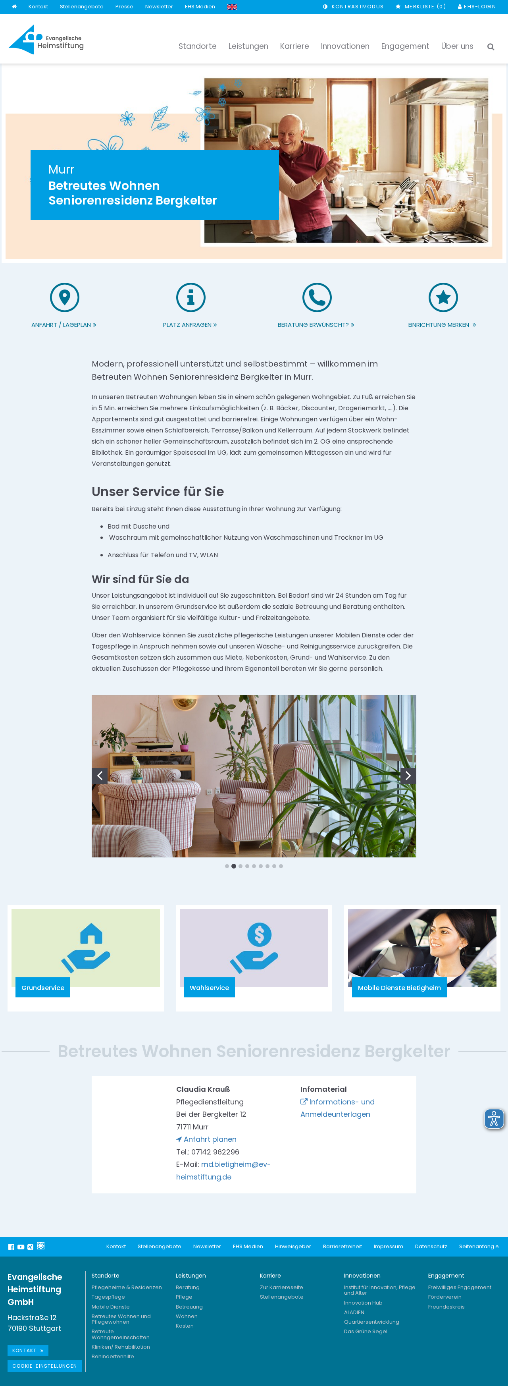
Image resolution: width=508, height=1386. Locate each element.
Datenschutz (431, 1246)
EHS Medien (200, 6)
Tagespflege (108, 1297)
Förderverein (445, 1297)
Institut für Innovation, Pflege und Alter (380, 1290)
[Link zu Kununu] (41, 1246)
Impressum (388, 1246)
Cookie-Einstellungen (44, 1366)
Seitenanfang (477, 1246)
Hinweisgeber (293, 1246)
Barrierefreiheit (342, 1246)
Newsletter (159, 6)
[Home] (14, 7)
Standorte (105, 1276)
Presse (124, 6)
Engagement (446, 1276)
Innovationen (362, 1276)
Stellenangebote (82, 6)
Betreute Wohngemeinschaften (121, 1334)
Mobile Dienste (111, 1307)
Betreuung (189, 1307)
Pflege (184, 1297)
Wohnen (187, 1316)
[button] (103, 774)
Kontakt (38, 6)
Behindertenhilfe (113, 1356)
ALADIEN (354, 1312)
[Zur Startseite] (46, 39)
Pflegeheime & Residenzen (127, 1287)
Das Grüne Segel (365, 1331)
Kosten (185, 1326)
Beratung (188, 1287)
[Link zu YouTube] (22, 1247)
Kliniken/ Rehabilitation (121, 1347)
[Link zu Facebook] (12, 1247)
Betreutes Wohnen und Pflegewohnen (121, 1319)
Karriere (270, 1276)
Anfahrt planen (210, 1139)
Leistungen (191, 1276)
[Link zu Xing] (31, 1247)
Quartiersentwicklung (371, 1322)
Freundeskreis (446, 1307)
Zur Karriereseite (281, 1287)
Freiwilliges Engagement (459, 1287)
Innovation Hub (363, 1303)
